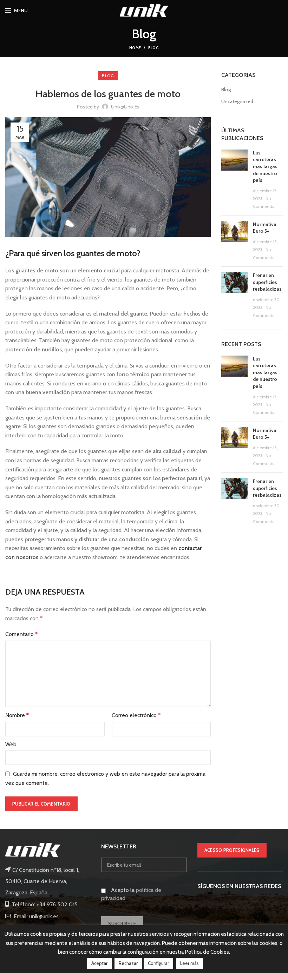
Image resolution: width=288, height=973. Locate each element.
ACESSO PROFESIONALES (232, 850)
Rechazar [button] (128, 963)
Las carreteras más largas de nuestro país (265, 166)
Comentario (21, 634)
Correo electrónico (136, 715)
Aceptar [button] (99, 963)
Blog (153, 47)
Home (135, 47)
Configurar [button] (158, 963)
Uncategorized (237, 101)
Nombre (17, 715)
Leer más (189, 963)
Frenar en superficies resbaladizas (267, 282)
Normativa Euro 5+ (264, 227)
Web (11, 744)
